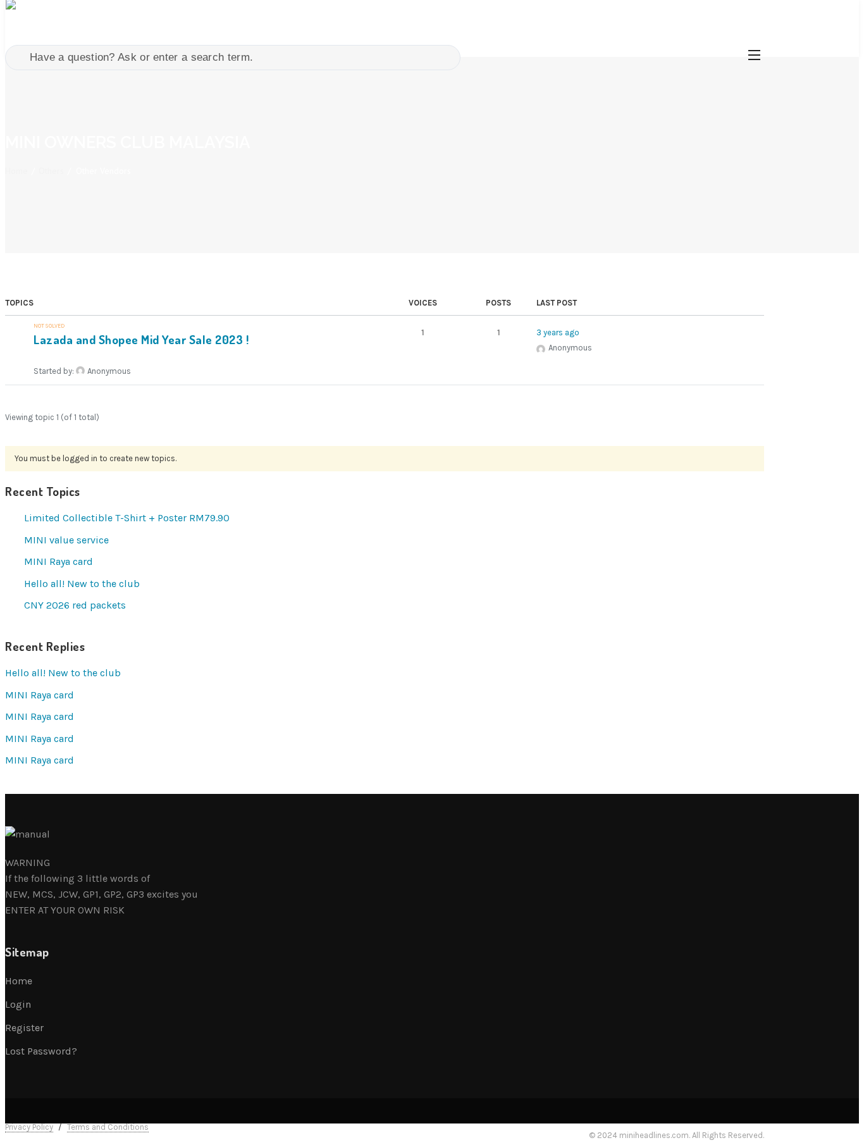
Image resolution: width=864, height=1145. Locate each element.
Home (16, 170)
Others (51, 170)
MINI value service (66, 540)
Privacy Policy (29, 1127)
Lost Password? (41, 1051)
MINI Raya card (58, 561)
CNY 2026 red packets (75, 605)
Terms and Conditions (108, 1127)
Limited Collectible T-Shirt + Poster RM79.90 (127, 518)
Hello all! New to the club (82, 584)
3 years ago (557, 332)
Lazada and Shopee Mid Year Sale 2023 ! (141, 339)
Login (18, 1004)
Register (24, 1028)
